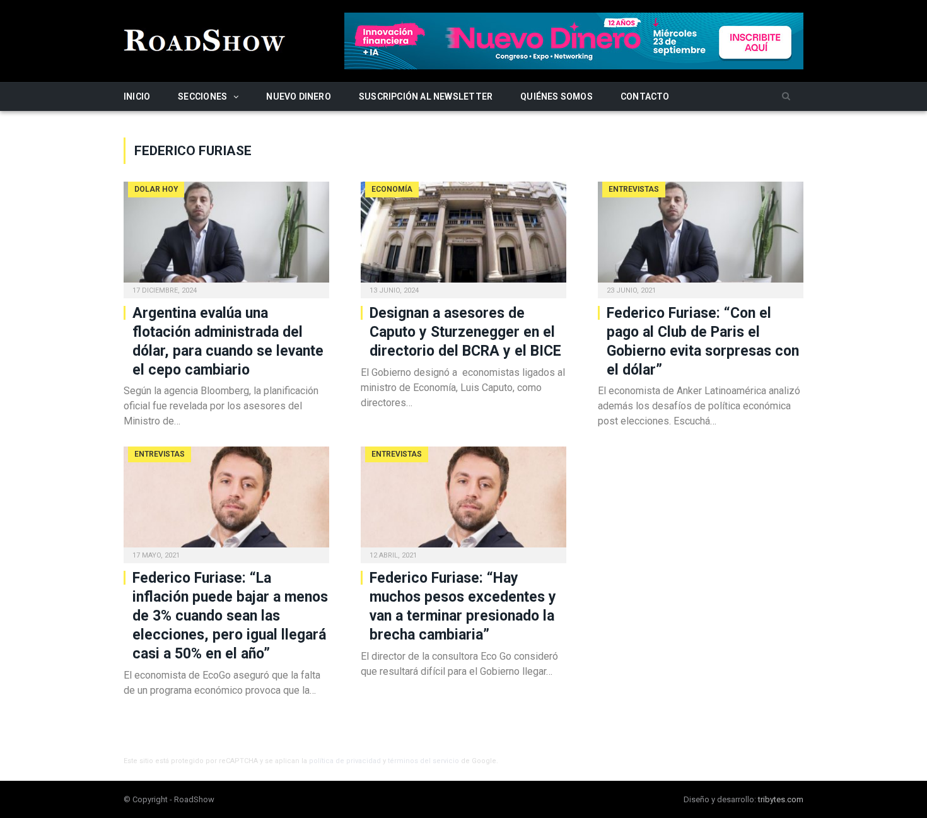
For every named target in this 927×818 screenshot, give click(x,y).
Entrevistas (634, 189)
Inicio (137, 96)
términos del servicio (423, 761)
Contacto (645, 96)
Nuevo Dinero (298, 96)
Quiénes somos (556, 96)
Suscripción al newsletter (426, 96)
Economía (391, 189)
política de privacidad (345, 761)
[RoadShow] (205, 38)
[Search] (786, 97)
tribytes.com (780, 799)
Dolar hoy (156, 189)
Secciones (202, 96)
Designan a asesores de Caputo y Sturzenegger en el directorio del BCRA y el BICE (465, 332)
